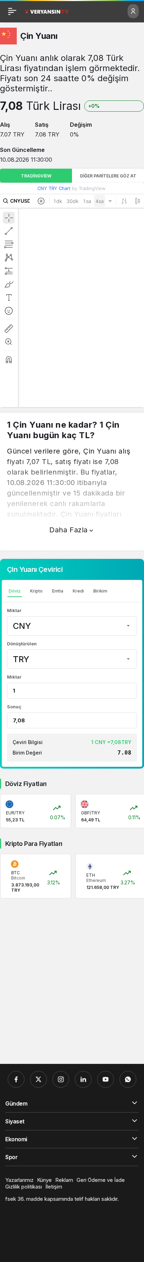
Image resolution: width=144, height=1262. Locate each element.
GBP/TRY (90, 812)
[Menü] (12, 11)
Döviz (15, 591)
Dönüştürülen (22, 643)
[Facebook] (16, 1079)
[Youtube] (105, 1079)
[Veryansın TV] (47, 11)
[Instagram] (60, 1079)
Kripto (36, 591)
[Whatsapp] (128, 1079)
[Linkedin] (83, 1079)
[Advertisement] (72, 981)
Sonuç (14, 706)
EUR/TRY (15, 812)
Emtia (57, 591)
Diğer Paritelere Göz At (108, 175)
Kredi (78, 591)
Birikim (100, 591)
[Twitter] (38, 1079)
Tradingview (36, 175)
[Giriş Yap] (133, 11)
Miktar (14, 610)
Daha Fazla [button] (68, 530)
